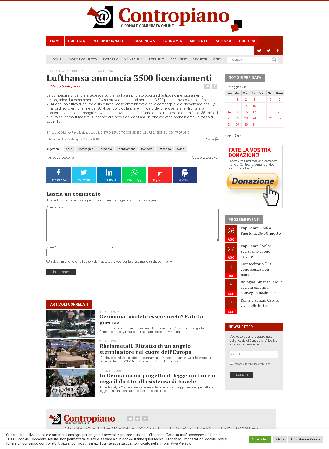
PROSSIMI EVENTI (244, 219)
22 (237, 118)
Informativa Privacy (174, 443)
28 (229, 124)
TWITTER (84, 180)
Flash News (143, 41)
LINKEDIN (109, 180)
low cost (146, 149)
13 (279, 105)
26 (270, 118)
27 (279, 118)
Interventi (156, 59)
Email (111, 247)
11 (262, 105)
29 (237, 124)
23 (246, 118)
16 (246, 112)
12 (270, 105)
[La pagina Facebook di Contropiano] (278, 50)
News (62, 71)
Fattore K (110, 59)
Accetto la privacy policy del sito (252, 363)
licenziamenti (126, 149)
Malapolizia (133, 59)
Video (217, 59)
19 (270, 112)
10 (254, 105)
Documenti (179, 59)
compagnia (85, 149)
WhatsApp (134, 180)
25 (262, 118)
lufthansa (164, 149)
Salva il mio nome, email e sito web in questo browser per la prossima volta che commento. (111, 261)
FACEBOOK (59, 180)
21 (229, 118)
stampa (208, 139)
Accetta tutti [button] (260, 439)
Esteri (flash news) (99, 71)
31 (254, 124)
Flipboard (159, 180)
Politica (76, 41)
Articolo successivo (204, 157)
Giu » (237, 135)
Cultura (247, 41)
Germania (105, 149)
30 (246, 124)
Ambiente (199, 41)
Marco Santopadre (65, 86)
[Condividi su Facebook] (215, 86)
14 (229, 112)
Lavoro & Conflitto (82, 59)
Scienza (223, 41)
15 (237, 112)
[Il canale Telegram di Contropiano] (259, 50)
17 (254, 112)
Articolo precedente (61, 157)
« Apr (228, 135)
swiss (180, 149)
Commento (54, 207)
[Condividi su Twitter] (207, 86)
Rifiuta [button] (280, 439)
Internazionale (108, 41)
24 (254, 118)
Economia (172, 41)
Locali (56, 59)
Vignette (200, 59)
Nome (51, 247)
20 (279, 112)
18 (262, 112)
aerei (69, 149)
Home (55, 41)
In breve (75, 71)
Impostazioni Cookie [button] (305, 439)
